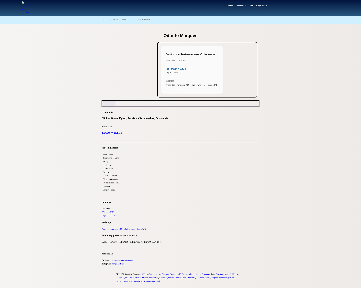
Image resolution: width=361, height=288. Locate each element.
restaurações (138, 281)
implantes (191, 278)
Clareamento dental (223, 274)
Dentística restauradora (149, 278)
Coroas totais (134, 278)
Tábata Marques (112, 132)
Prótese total (127, 281)
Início (104, 19)
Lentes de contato (203, 278)
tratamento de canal (152, 281)
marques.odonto (118, 264)
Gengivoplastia (181, 278)
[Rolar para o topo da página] (1, 286)
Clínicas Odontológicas (151, 274)
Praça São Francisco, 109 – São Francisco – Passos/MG (124, 229)
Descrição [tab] (109, 104)
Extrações (163, 278)
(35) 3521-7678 (108, 212)
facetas (171, 278)
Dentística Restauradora (191, 274)
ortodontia (223, 278)
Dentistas (114, 19)
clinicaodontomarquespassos (122, 260)
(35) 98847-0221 (176, 69)
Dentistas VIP (127, 19)
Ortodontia (206, 274)
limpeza (215, 278)
